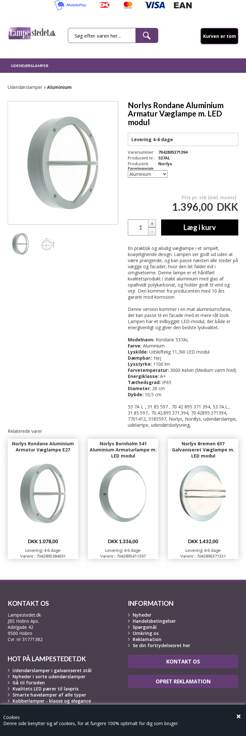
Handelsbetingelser (154, 621)
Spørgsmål (145, 627)
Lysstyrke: (140, 364)
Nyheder (142, 615)
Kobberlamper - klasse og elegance (51, 701)
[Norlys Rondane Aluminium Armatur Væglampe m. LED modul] (20, 244)
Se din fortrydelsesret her (161, 645)
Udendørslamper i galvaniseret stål (52, 670)
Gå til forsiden (28, 683)
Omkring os (146, 633)
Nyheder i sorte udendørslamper (49, 676)
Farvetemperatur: (148, 370)
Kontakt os (183, 661)
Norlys (165, 164)
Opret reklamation (183, 681)
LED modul (197, 352)
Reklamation (147, 639)
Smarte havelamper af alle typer (49, 695)
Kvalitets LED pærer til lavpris (45, 689)
